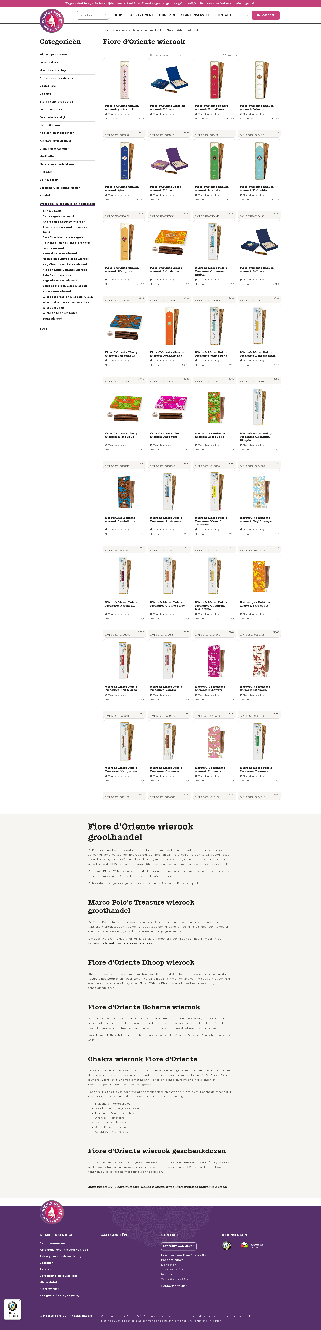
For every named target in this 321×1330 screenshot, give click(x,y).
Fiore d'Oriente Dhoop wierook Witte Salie (121, 435)
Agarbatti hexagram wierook (64, 222)
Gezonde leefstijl (52, 117)
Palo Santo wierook (57, 275)
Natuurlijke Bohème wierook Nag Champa (256, 519)
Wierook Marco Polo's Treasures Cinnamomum (168, 769)
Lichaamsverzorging (55, 149)
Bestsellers (48, 86)
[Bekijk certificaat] (252, 1245)
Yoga (43, 328)
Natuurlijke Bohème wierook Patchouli (255, 688)
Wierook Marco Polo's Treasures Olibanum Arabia (211, 271)
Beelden (46, 94)
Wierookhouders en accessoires (66, 302)
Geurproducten (51, 109)
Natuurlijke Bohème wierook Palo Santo (255, 604)
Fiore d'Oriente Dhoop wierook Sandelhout (121, 354)
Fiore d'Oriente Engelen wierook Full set (167, 107)
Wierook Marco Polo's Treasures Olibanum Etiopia (256, 437)
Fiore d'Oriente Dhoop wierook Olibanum (166, 435)
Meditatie (47, 156)
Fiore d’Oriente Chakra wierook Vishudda (257, 188)
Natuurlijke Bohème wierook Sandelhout (120, 519)
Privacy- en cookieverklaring (60, 1256)
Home (106, 30)
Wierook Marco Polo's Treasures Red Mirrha (121, 688)
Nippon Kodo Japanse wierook (65, 270)
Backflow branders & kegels (63, 237)
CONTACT (223, 15)
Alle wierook (52, 211)
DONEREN (167, 15)
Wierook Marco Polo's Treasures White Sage (211, 354)
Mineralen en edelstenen (58, 164)
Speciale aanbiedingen (56, 78)
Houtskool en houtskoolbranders (67, 243)
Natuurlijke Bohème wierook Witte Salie (210, 435)
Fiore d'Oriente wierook (60, 253)
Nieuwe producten (53, 54)
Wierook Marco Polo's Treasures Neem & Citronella (211, 521)
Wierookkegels (53, 308)
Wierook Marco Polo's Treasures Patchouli (121, 604)
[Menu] (19, 1301)
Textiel (45, 195)
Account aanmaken (179, 1246)
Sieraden (46, 172)
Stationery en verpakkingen (60, 188)
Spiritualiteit (49, 180)
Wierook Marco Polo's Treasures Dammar (256, 769)
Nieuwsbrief (48, 1282)
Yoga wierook (52, 318)
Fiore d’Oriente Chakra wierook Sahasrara (257, 107)
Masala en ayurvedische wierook (66, 259)
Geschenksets (50, 62)
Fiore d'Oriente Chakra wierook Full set (257, 269)
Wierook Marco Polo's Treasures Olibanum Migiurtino (211, 605)
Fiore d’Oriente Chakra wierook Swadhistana (167, 354)
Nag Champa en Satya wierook (65, 264)
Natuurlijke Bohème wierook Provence (210, 769)
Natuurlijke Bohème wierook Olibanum (210, 688)
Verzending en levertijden (59, 1276)
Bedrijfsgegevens (52, 1243)
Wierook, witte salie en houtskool (67, 203)
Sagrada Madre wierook (60, 280)
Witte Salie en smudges (60, 313)
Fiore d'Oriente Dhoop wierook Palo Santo (166, 269)
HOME (119, 15)
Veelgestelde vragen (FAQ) (59, 1295)
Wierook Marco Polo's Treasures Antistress (166, 519)
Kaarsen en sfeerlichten (57, 133)
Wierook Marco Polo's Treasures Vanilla (166, 688)
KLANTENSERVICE (195, 15)
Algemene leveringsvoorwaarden (64, 1250)
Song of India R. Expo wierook (65, 286)
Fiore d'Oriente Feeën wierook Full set (166, 188)
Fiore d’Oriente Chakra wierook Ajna (122, 188)
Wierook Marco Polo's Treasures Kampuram (121, 769)
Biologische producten (56, 102)
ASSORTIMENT (142, 15)
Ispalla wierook (54, 248)
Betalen (45, 1269)
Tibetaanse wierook (57, 291)
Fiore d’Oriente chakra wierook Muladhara (211, 107)
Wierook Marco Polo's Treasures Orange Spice (167, 604)
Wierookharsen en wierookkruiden (68, 297)
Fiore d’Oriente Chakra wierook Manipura (122, 269)
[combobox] (93, 15)
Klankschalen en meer (56, 141)
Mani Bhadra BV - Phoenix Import (68, 1316)
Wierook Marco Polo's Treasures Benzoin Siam (258, 354)
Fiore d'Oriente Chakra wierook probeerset (122, 107)
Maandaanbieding (53, 70)
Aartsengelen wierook (59, 216)
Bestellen (46, 1263)
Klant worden (49, 1289)
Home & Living (50, 125)
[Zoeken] (104, 15)
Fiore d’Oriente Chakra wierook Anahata (212, 188)
